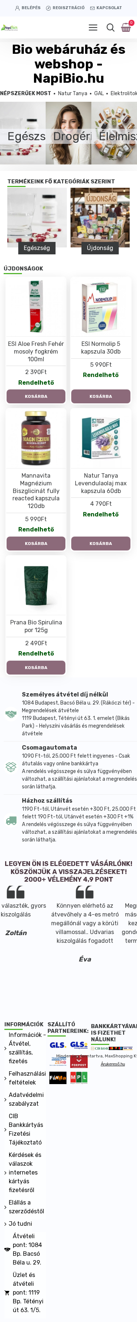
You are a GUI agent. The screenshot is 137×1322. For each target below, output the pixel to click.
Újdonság (100, 247)
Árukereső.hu (113, 1064)
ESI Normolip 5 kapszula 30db (101, 347)
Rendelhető (36, 382)
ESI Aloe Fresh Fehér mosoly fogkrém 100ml (36, 351)
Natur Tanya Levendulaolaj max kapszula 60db (101, 483)
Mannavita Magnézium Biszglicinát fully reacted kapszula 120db (36, 490)
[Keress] (110, 27)
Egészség (37, 247)
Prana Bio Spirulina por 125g (36, 626)
